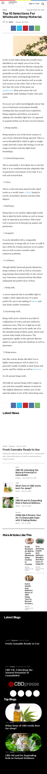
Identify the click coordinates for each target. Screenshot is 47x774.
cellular (27, 192)
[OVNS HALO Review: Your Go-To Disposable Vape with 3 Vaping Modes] (8, 517)
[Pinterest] (25, 28)
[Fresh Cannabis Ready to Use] (23, 430)
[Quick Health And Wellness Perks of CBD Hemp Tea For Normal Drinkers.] (29, 578)
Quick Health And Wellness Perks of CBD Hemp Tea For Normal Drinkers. (29, 594)
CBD (17, 467)
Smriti (18, 491)
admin (11, 22)
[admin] (4, 22)
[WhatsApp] (37, 28)
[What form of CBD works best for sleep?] (8, 487)
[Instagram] (21, 693)
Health (5, 446)
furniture (37, 369)
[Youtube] (36, 693)
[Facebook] (13, 28)
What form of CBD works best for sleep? (28, 487)
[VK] (31, 28)
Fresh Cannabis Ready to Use (21, 449)
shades (34, 301)
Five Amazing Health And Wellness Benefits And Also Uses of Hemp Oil (40, 555)
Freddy (18, 478)
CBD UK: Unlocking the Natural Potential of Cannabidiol (27, 472)
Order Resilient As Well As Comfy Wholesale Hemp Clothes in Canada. (29, 555)
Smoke (18, 512)
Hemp (5, 10)
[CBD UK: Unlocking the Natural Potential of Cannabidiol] (8, 472)
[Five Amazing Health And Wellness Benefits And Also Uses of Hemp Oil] (40, 541)
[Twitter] (19, 28)
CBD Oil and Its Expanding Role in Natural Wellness (29, 501)
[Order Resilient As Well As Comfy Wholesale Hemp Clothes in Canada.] (29, 541)
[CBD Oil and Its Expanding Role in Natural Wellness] (8, 502)
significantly (8, 90)
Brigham (12, 446)
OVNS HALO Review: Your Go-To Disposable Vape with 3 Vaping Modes (28, 517)
